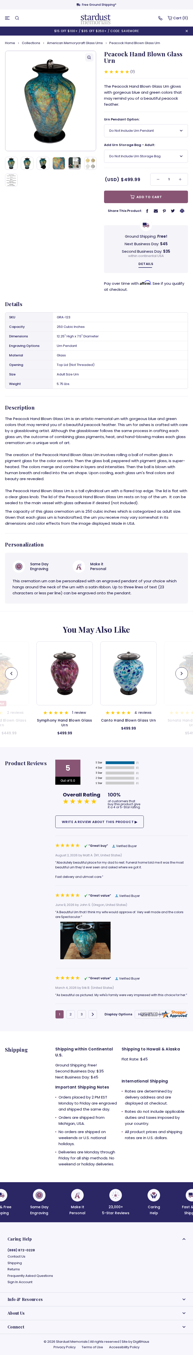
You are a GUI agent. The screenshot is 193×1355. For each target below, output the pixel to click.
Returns (14, 1269)
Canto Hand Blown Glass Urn (64, 720)
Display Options (118, 1014)
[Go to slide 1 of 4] (181, 673)
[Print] (182, 210)
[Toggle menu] (7, 18)
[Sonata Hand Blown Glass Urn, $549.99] (128, 673)
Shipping (15, 1263)
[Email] (156, 210)
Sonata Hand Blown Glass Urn (128, 723)
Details (146, 263)
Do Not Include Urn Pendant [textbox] (131, 130)
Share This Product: (125, 210)
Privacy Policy (65, 1347)
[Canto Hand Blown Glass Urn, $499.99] (64, 673)
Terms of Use (92, 1347)
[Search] (17, 18)
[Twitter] (173, 210)
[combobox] (146, 130)
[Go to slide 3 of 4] (11, 673)
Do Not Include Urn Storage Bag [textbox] (135, 156)
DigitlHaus (141, 1341)
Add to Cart (148, 197)
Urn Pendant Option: (121, 119)
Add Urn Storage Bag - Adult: (129, 145)
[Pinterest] (164, 211)
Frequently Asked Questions (30, 1276)
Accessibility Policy (124, 1347)
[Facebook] (147, 211)
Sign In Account (20, 1282)
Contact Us (16, 1256)
